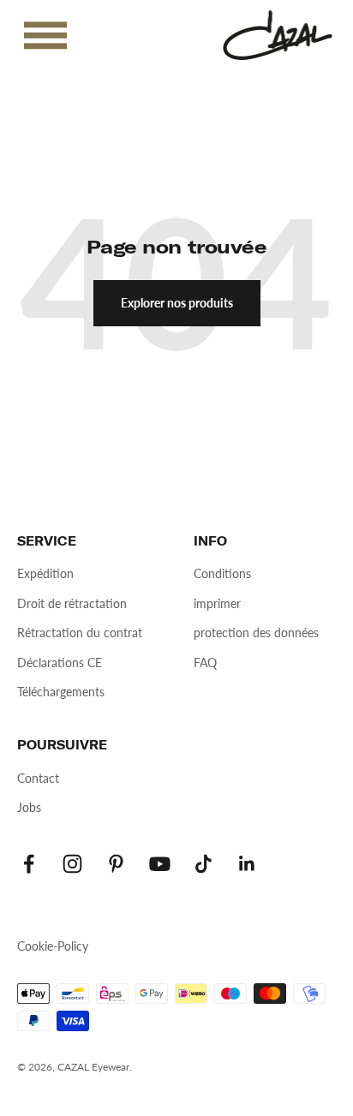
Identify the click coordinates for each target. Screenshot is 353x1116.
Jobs (29, 807)
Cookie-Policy (52, 946)
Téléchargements (61, 691)
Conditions (222, 573)
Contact (38, 778)
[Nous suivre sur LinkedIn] (247, 863)
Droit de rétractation (72, 603)
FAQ (205, 662)
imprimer (217, 603)
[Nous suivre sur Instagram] (72, 863)
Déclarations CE (59, 662)
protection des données (256, 632)
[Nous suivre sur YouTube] (159, 863)
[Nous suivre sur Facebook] (28, 863)
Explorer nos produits (177, 302)
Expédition (45, 573)
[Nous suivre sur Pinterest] (116, 863)
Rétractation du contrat (79, 632)
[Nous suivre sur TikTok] (203, 863)
